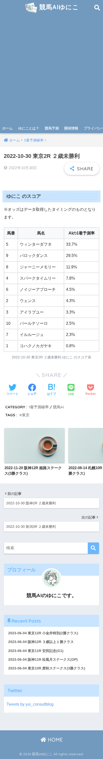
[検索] (93, 548)
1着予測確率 (38, 407)
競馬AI (58, 407)
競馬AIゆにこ (58, 7)
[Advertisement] (51, 69)
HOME (54, 740)
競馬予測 (52, 128)
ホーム (7, 128)
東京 (26, 415)
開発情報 (71, 128)
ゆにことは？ (28, 128)
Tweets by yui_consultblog (30, 704)
